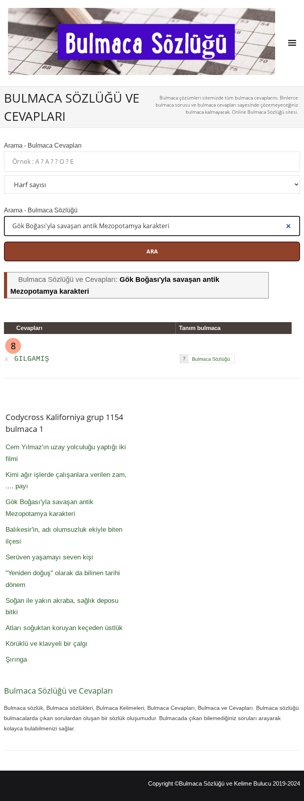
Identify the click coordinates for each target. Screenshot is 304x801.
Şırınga (16, 659)
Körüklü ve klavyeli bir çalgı (46, 643)
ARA (152, 251)
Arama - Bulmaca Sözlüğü (41, 210)
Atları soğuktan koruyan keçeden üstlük (64, 628)
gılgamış (31, 359)
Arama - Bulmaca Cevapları (43, 145)
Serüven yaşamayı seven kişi (49, 557)
